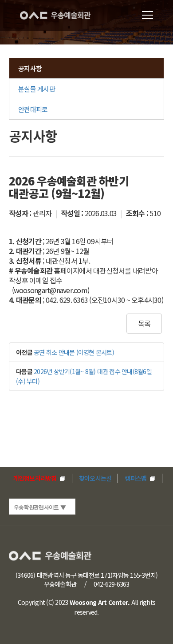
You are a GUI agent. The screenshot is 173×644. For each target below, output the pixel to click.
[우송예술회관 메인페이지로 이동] (61, 15)
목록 (144, 323)
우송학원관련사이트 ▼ (40, 507)
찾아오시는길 (95, 478)
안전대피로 (32, 109)
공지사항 (30, 68)
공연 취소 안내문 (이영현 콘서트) (74, 352)
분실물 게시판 (36, 88)
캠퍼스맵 (136, 478)
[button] (147, 15)
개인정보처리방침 (35, 478)
